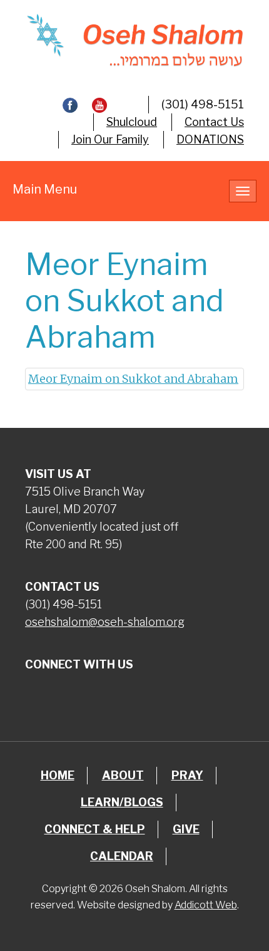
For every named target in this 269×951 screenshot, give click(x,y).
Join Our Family (110, 139)
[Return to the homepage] (134, 40)
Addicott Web (206, 905)
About (123, 775)
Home (57, 775)
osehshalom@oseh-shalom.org (105, 621)
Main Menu (45, 189)
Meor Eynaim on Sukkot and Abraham (133, 379)
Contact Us (214, 121)
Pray (187, 775)
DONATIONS (210, 139)
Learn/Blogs (122, 802)
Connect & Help (94, 829)
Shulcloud (131, 121)
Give (186, 829)
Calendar (121, 856)
